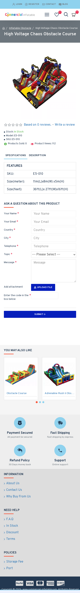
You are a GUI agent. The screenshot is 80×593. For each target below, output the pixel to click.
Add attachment (13, 287)
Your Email (10, 221)
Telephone (10, 246)
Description (37, 155)
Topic (7, 254)
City (6, 238)
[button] (37, 402)
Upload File (44, 287)
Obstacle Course (17, 393)
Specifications (15, 155)
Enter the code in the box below (16, 297)
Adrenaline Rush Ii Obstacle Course (60, 393)
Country (8, 230)
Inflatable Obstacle (20, 28)
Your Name (10, 213)
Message (9, 262)
